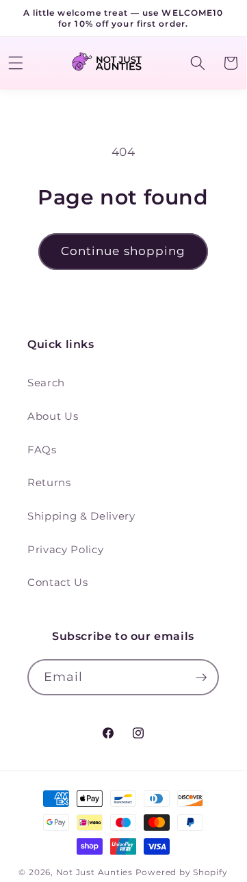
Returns (49, 482)
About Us (52, 416)
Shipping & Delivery (81, 515)
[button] (197, 62)
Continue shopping (123, 251)
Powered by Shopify (181, 872)
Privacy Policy (65, 549)
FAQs (42, 449)
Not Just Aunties (94, 872)
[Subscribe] (201, 677)
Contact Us (57, 582)
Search (46, 382)
